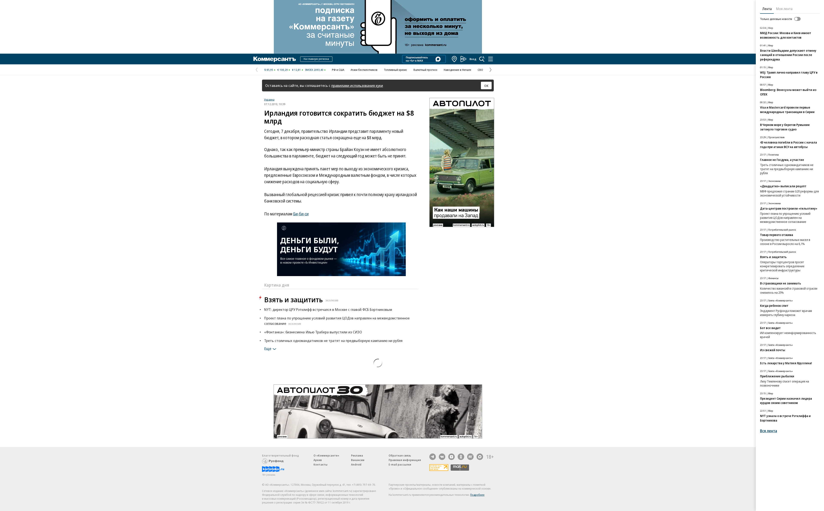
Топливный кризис (395, 70)
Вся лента (768, 430)
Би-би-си (301, 214)
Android (356, 464)
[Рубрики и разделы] (490, 59)
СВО (480, 70)
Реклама (357, 455)
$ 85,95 (268, 70)
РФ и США (338, 70)
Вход (473, 59)
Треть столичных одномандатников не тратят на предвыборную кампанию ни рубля (333, 340)
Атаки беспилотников (364, 70)
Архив (318, 460)
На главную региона (316, 59)
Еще (267, 348)
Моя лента (784, 8)
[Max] (480, 457)
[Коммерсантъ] (274, 59)
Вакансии (357, 460)
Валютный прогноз (425, 70)
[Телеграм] (432, 457)
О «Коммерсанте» (326, 455)
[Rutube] (470, 457)
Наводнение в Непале (457, 70)
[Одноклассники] (461, 457)
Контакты (320, 464)
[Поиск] (482, 59)
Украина (269, 99)
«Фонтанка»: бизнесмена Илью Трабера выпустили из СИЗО (313, 332)
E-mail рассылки (400, 464)
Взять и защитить (301, 299)
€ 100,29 (282, 70)
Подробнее (477, 495)
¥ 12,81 (296, 70)
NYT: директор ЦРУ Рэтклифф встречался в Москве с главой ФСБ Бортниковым (328, 309)
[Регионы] (454, 59)
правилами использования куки (357, 85)
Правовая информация (405, 460)
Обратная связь (400, 455)
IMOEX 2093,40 (314, 70)
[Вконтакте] (442, 457)
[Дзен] (451, 457)
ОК (486, 85)
